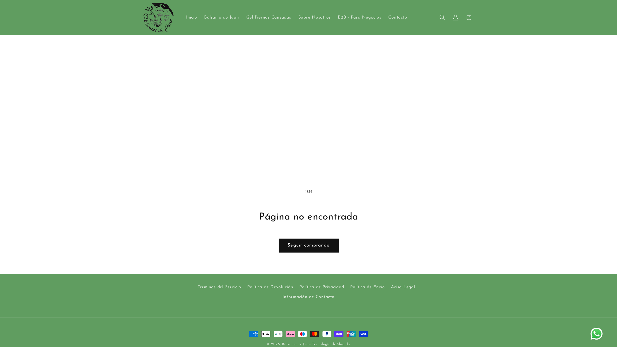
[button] (442, 17)
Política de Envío (367, 287)
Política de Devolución (270, 287)
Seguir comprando (308, 245)
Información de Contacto (308, 297)
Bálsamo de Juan (296, 344)
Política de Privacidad (321, 287)
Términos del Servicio (219, 287)
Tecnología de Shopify (331, 344)
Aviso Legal (403, 287)
